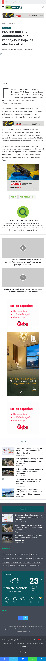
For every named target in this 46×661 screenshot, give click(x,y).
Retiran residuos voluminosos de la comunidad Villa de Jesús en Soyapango (29, 471)
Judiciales (27, 562)
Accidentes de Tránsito (9, 555)
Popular (23, 442)
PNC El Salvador (27, 197)
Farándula (6, 562)
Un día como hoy (34, 565)
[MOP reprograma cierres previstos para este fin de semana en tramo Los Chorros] (8, 462)
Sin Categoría (22, 565)
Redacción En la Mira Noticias (13, 49)
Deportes (34, 555)
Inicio (5, 23)
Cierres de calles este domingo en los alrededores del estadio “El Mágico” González (29, 450)
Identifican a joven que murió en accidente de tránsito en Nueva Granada (28, 481)
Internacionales (16, 562)
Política (12, 565)
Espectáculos (39, 558)
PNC (14, 197)
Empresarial (28, 558)
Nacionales (12, 23)
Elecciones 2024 (17, 558)
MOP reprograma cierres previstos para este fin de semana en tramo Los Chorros (29, 461)
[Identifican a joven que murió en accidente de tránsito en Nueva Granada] (8, 482)
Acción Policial (23, 555)
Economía (6, 558)
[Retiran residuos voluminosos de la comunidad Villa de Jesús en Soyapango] (8, 472)
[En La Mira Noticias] (13, 7)
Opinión (5, 565)
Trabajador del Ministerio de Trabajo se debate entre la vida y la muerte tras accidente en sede (29, 492)
